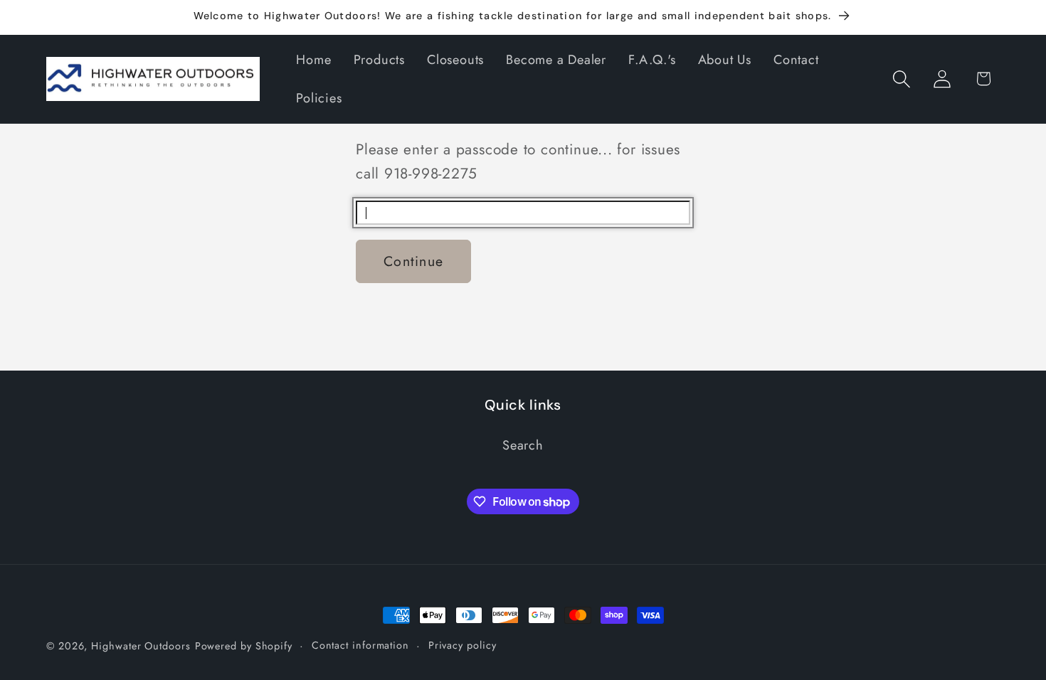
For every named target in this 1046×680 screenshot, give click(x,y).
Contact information (360, 645)
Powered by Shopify (243, 646)
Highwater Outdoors (140, 646)
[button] (902, 78)
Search (523, 445)
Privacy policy (462, 645)
